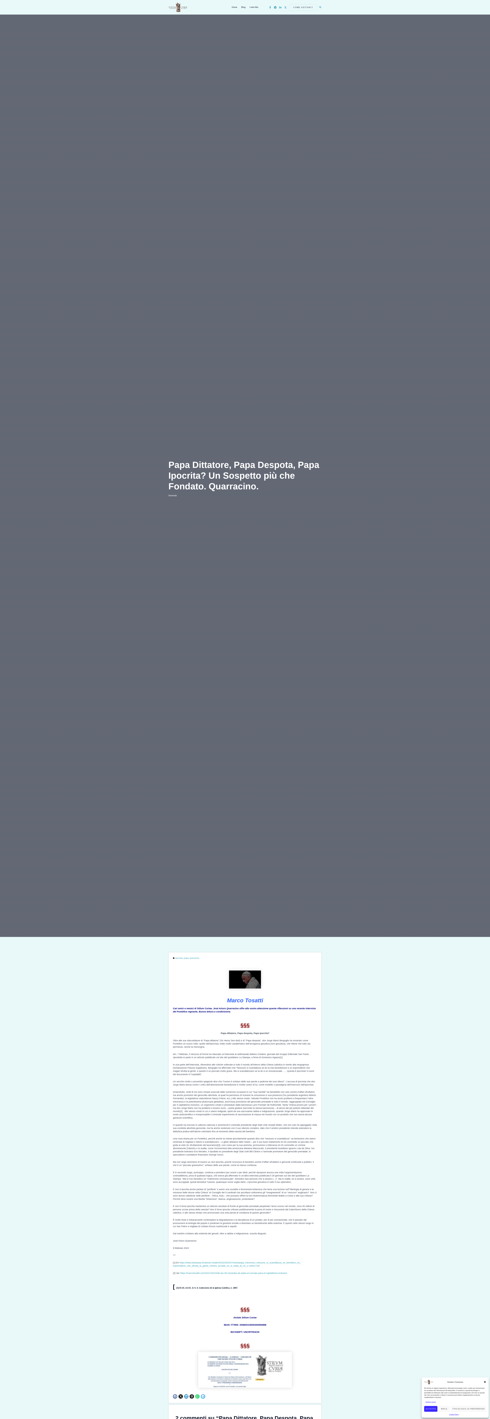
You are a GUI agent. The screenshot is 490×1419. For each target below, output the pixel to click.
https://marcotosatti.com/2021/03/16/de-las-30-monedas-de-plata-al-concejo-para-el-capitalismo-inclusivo (233, 1273)
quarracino (194, 958)
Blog (243, 7)
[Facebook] (270, 7)
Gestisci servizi (430, 1402)
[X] (285, 7)
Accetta (431, 1409)
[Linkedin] (280, 7)
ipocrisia (179, 958)
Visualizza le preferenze (468, 1409)
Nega (444, 1409)
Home (234, 7)
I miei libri (254, 7)
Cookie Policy (454, 1414)
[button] (485, 1382)
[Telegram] (275, 7)
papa (186, 958)
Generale (172, 495)
